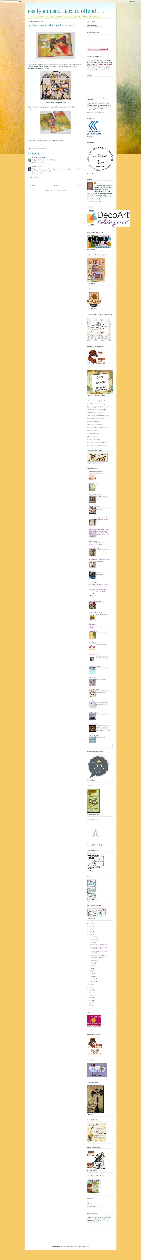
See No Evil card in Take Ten (95, 413)
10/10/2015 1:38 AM (38, 173)
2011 (90, 993)
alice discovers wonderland (103, 549)
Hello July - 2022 (100, 737)
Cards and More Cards (95, 613)
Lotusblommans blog (95, 601)
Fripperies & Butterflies (96, 495)
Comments (92, 1206)
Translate (99, 27)
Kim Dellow (92, 624)
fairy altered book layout (93, 439)
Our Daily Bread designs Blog (97, 590)
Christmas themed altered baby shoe (96, 410)
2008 (90, 1000)
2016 (90, 932)
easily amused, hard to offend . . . (66, 11)
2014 (90, 985)
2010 (90, 995)
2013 (90, 987)
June (92, 968)
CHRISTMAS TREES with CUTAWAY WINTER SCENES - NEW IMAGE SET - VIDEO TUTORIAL (103, 728)
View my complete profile (94, 201)
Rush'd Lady (36, 166)
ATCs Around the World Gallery (91, 17)
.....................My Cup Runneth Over (99, 518)
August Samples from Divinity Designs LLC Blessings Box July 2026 (102, 532)
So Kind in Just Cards (93, 433)
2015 (90, 934)
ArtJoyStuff (92, 678)
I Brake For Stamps (94, 666)
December (93, 937)
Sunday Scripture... (101, 473)
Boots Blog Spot (93, 643)
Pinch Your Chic (94, 654)
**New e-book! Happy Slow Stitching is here (103, 691)
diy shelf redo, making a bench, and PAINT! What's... (98, 948)
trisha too (99, 183)
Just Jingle (92, 701)
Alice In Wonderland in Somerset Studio (98, 427)
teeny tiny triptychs (92, 436)
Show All (111, 745)
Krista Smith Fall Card (102, 614)
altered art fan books (92, 430)
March (92, 976)
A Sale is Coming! (101, 633)
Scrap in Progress (94, 689)
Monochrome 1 (100, 561)
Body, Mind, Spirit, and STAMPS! (99, 529)
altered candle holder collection (95, 418)
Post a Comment (34, 177)
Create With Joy (93, 583)
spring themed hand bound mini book (97, 442)
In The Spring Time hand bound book (97, 445)
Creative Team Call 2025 (102, 668)
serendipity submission (93, 421)
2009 (90, 998)
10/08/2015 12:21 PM (38, 162)
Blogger (86, 1246)
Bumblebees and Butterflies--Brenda (99, 560)
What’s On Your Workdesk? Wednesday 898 (103, 508)
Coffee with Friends (101, 644)
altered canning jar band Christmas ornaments (99, 407)
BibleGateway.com (99, 112)
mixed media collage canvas (94, 424)
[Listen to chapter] (106, 109)
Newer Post (32, 185)
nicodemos (74, 1246)
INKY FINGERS (94, 735)
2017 (90, 929)
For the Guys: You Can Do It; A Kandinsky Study (103, 657)
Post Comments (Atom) (59, 190)
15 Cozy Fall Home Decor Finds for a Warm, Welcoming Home (98, 543)
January (93, 981)
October (93, 942)
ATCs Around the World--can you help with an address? (65, 17)
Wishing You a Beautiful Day (102, 520)
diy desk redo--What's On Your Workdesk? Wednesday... (98, 956)
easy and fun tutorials (41, 17)
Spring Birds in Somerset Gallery (96, 404)
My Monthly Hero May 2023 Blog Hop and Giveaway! (102, 704)
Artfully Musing (93, 724)
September (94, 960)
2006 (90, 1006)
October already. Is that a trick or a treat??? (99, 952)
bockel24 (91, 483)
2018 (90, 926)
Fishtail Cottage (93, 712)
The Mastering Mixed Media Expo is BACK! (98, 626)
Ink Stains (92, 571)
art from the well (94, 548)
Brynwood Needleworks (95, 472)
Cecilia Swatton (93, 631)
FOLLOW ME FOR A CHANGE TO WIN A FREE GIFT (103, 498)
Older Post (79, 185)
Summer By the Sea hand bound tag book (98, 416)
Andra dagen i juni (101, 603)
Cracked (98, 485)
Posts (90, 1203)
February (93, 979)
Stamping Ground (94, 506)
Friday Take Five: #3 (101, 679)
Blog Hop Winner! (101, 591)
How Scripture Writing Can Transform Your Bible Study (98, 585)
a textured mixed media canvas (98, 944)
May (92, 971)
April (92, 973)
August (93, 963)
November (94, 939)
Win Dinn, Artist (37, 157)
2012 (90, 990)
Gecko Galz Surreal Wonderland (101, 573)
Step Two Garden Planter (102, 714)
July (92, 966)
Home (31, 17)
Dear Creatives (93, 541)
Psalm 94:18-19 (101, 109)
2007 (90, 1003)
